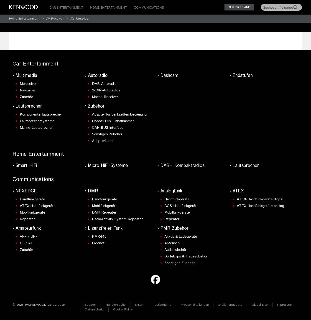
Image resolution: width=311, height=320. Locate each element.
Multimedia (26, 75)
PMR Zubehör (174, 228)
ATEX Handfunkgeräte (38, 206)
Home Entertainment (108, 7)
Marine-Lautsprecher (36, 127)
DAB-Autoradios (105, 83)
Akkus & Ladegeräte (180, 236)
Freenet (98, 243)
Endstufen (242, 75)
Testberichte (162, 304)
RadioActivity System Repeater (117, 219)
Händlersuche (116, 304)
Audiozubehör (175, 249)
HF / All (26, 243)
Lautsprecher (28, 106)
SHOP (139, 304)
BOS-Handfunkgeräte (181, 206)
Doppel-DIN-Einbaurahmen (113, 121)
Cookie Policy (123, 309)
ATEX (238, 191)
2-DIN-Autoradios (106, 90)
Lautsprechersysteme (37, 121)
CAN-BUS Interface (107, 127)
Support (91, 304)
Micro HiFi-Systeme (108, 165)
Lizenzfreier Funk (105, 228)
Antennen (172, 243)
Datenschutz (94, 309)
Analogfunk (171, 191)
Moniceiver (28, 83)
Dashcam (169, 75)
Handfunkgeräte (32, 199)
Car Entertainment (66, 7)
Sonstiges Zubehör (107, 134)
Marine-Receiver (105, 97)
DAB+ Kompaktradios (182, 165)
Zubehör (26, 97)
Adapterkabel (102, 141)
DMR (93, 191)
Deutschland (239, 7)
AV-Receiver (55, 18)
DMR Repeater (104, 212)
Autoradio (98, 75)
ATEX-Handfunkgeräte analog (260, 206)
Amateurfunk (28, 228)
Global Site (260, 304)
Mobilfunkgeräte (32, 212)
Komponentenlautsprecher (41, 114)
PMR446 (99, 236)
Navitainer (28, 90)
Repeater (27, 219)
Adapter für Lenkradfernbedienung (119, 114)
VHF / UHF (29, 236)
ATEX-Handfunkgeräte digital (260, 199)
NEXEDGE (26, 191)
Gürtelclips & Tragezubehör (185, 256)
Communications (149, 7)
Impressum (285, 304)
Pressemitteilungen (195, 304)
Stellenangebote (230, 304)
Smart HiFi (26, 165)
